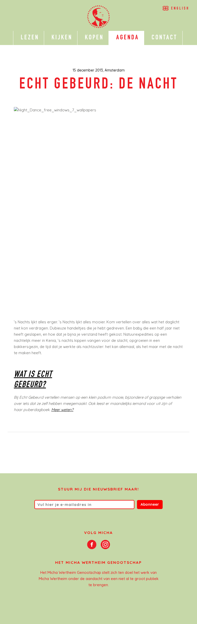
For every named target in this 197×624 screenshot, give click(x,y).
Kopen (93, 37)
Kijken (60, 37)
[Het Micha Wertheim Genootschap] (99, 16)
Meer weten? (62, 409)
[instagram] (105, 543)
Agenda (126, 37)
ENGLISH (180, 9)
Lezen (28, 37)
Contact (163, 37)
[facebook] (91, 543)
